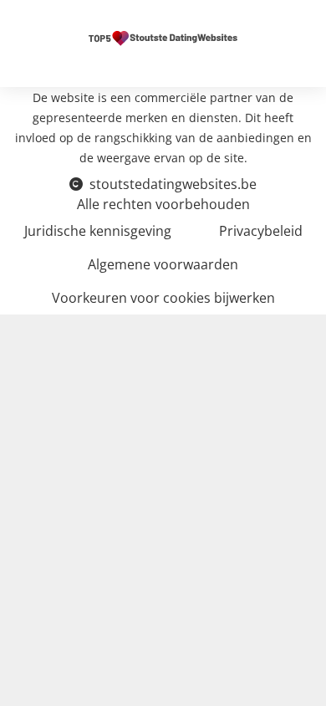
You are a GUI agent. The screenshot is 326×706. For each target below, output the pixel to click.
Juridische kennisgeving (97, 231)
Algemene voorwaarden (163, 264)
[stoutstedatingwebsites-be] (163, 37)
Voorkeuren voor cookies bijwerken (163, 298)
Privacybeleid (261, 231)
